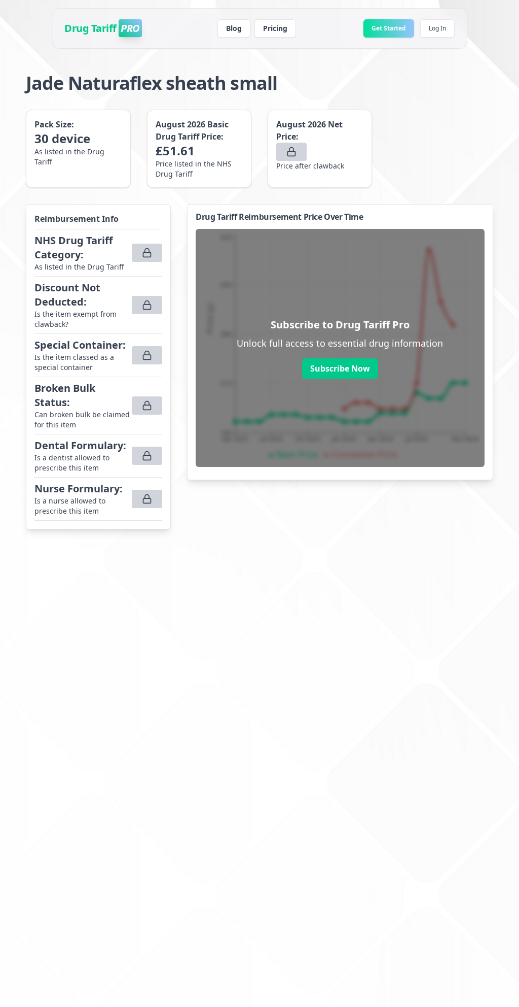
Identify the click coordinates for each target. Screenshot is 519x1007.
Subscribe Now (340, 368)
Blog (234, 28)
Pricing (275, 28)
